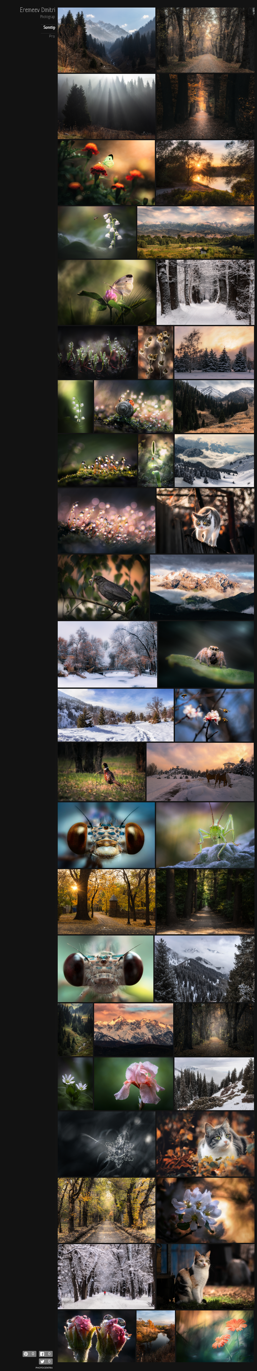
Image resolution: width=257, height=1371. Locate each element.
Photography (49, 17)
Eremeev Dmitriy (39, 11)
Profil (53, 36)
